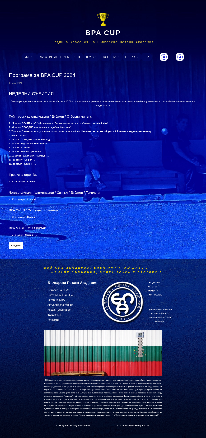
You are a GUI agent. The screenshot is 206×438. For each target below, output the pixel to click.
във (93, 123)
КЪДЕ (77, 57)
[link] (103, 19)
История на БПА (57, 290)
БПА (146, 57)
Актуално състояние (60, 304)
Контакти (53, 319)
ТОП (105, 57)
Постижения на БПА (60, 295)
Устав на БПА (56, 299)
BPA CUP (103, 33)
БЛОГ (116, 57)
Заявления (54, 314)
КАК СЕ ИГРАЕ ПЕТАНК (54, 57)
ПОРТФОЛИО (155, 294)
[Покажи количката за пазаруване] (164, 57)
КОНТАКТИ (132, 57)
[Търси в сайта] (180, 57)
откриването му (142, 131)
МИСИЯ (29, 57)
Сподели (16, 245)
